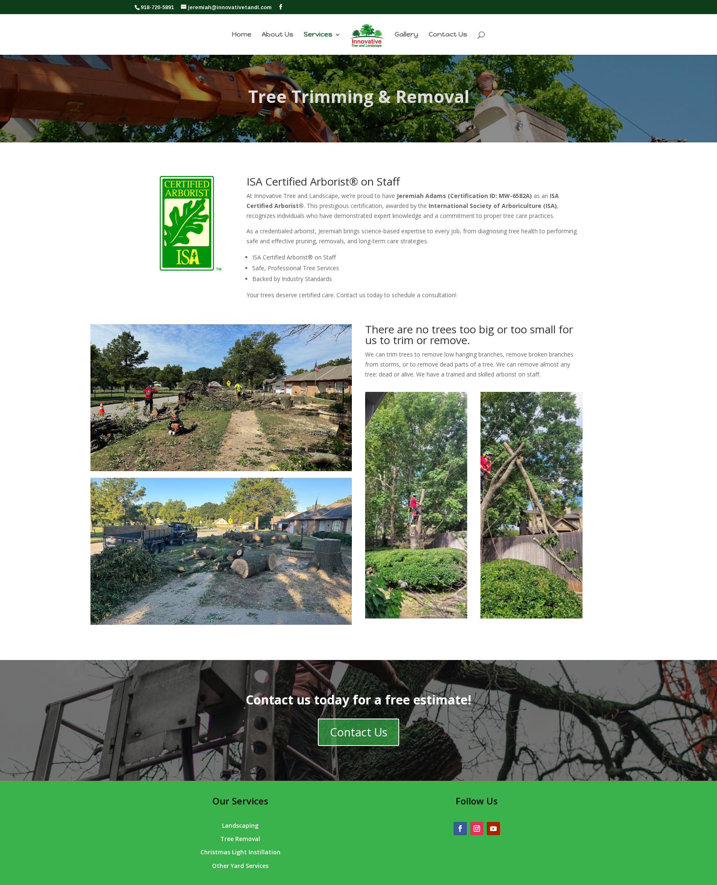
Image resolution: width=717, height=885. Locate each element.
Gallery (406, 35)
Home (241, 35)
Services (318, 35)
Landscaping (240, 825)
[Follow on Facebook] (460, 828)
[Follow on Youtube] (493, 828)
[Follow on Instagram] (476, 828)
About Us (277, 35)
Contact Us (448, 35)
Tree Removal (240, 839)
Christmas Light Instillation (240, 852)
